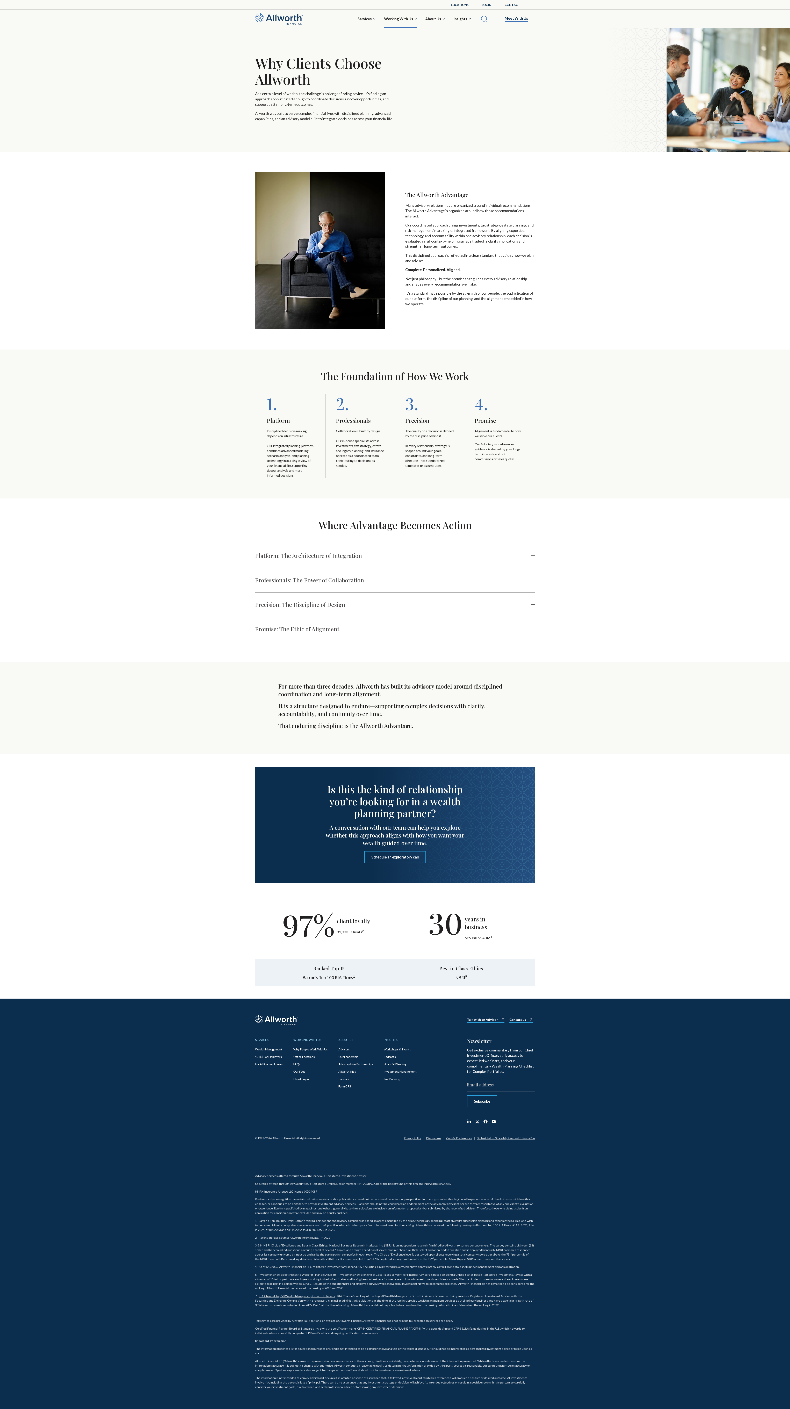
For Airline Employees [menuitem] (269, 1064)
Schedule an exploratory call (395, 857)
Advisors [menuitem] (344, 1049)
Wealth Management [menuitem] (268, 1049)
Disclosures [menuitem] (433, 1138)
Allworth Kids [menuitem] (347, 1071)
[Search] (484, 19)
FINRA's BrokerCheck (436, 1183)
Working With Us (398, 19)
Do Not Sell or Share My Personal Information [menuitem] (506, 1138)
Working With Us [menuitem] (307, 1040)
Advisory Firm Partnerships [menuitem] (355, 1064)
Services (365, 19)
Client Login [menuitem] (301, 1079)
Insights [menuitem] (390, 1040)
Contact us (517, 1019)
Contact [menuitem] (512, 5)
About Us (433, 19)
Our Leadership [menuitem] (348, 1056)
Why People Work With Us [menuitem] (310, 1049)
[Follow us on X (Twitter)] (477, 1122)
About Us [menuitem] (345, 1040)
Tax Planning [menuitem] (392, 1079)
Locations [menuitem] (459, 5)
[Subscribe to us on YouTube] (494, 1122)
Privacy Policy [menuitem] (412, 1138)
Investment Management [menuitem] (400, 1071)
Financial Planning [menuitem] (395, 1064)
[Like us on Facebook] (485, 1122)
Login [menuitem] (486, 5)
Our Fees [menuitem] (299, 1071)
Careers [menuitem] (343, 1079)
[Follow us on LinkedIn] (469, 1122)
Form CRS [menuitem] (344, 1086)
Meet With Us (516, 18)
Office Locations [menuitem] (304, 1056)
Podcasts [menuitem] (390, 1056)
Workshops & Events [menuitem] (397, 1049)
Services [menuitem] (261, 1040)
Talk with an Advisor (482, 1019)
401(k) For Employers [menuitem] (268, 1056)
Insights (460, 19)
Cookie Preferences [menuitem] (459, 1138)
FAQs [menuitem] (297, 1064)
